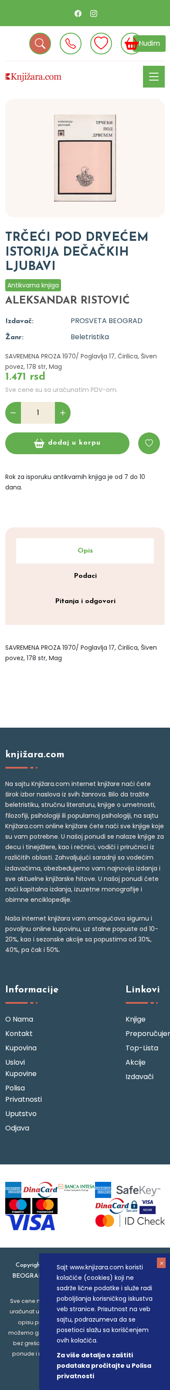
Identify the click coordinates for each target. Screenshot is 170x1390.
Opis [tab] (85, 550)
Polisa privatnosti (23, 1093)
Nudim (149, 43)
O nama (19, 1019)
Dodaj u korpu (74, 442)
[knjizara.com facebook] (78, 13)
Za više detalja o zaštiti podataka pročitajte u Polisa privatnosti (104, 1365)
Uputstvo (21, 1114)
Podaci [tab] (85, 576)
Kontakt (19, 1034)
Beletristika (90, 337)
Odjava (17, 1128)
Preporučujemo (145, 1034)
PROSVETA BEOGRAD (107, 321)
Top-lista (142, 1048)
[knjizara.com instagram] (93, 13)
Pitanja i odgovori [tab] (85, 601)
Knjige (136, 1019)
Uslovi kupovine (21, 1068)
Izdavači (139, 1077)
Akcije (136, 1062)
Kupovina (21, 1048)
